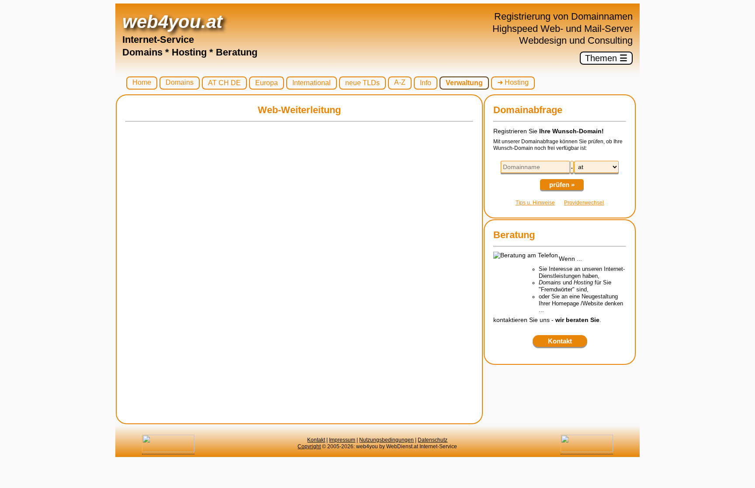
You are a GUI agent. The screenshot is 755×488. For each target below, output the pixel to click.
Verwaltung (464, 83)
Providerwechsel (584, 203)
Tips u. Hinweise (535, 203)
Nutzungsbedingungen (386, 440)
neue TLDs (362, 83)
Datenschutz (432, 440)
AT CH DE (224, 83)
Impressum (342, 440)
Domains (180, 82)
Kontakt (316, 440)
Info (425, 83)
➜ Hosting (513, 82)
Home (141, 82)
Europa (266, 83)
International (311, 83)
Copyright (309, 446)
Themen (606, 58)
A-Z (399, 82)
